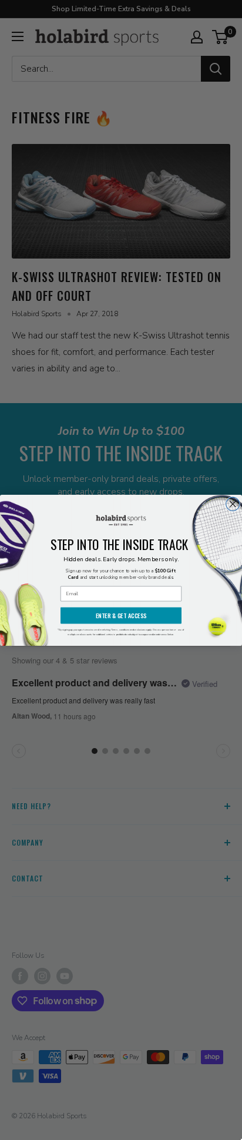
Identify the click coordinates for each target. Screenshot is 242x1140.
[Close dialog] (233, 504)
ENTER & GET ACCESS (121, 615)
